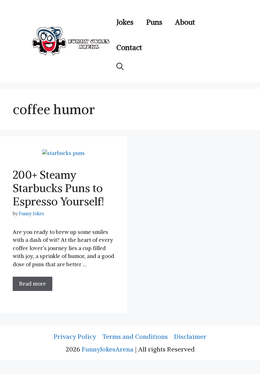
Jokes (124, 22)
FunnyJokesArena (107, 349)
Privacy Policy (75, 336)
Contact (129, 47)
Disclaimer (190, 336)
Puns (154, 22)
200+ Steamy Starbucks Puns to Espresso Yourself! (58, 188)
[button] (120, 66)
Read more (32, 283)
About (185, 22)
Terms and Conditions (135, 336)
